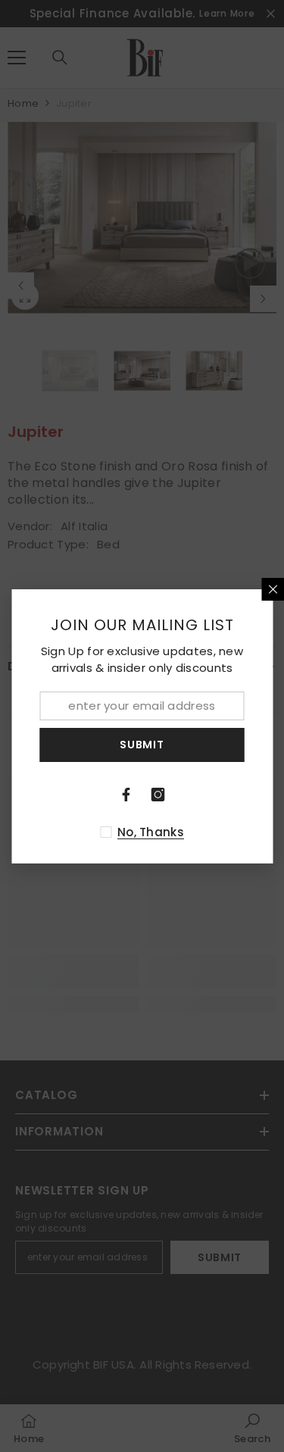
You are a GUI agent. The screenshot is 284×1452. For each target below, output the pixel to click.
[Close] (272, 589)
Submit (142, 744)
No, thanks (150, 832)
